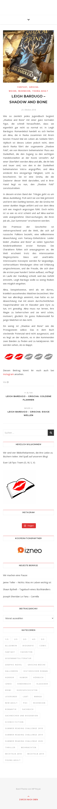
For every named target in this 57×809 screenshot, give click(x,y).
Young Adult (40, 91)
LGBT (26, 696)
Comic (43, 645)
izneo (8, 684)
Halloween (11, 671)
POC (25, 703)
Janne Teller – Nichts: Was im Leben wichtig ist (27, 582)
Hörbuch (38, 677)
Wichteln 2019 (35, 754)
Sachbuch (28, 709)
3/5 (24, 639)
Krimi (8, 690)
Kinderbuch (24, 684)
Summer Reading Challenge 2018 (24, 728)
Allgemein (11, 645)
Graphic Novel (13, 665)
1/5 (7, 639)
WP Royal (36, 788)
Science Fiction (14, 722)
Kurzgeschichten (27, 690)
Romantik (11, 709)
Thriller (10, 747)
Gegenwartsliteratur (18, 658)
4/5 (33, 639)
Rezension (24, 91)
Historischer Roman (36, 671)
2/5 (15, 639)
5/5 (42, 639)
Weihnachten (28, 747)
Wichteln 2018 (13, 754)
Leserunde (11, 696)
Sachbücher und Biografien (21, 715)
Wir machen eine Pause (15, 575)
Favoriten (27, 652)
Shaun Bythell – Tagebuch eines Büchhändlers (26, 589)
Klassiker (42, 684)
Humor (24, 677)
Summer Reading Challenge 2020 (24, 741)
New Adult (11, 703)
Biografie (28, 645)
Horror (9, 677)
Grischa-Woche (37, 665)
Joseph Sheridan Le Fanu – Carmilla (21, 596)
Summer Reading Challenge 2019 (24, 735)
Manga (38, 696)
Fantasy (22, 87)
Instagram (8, 374)
